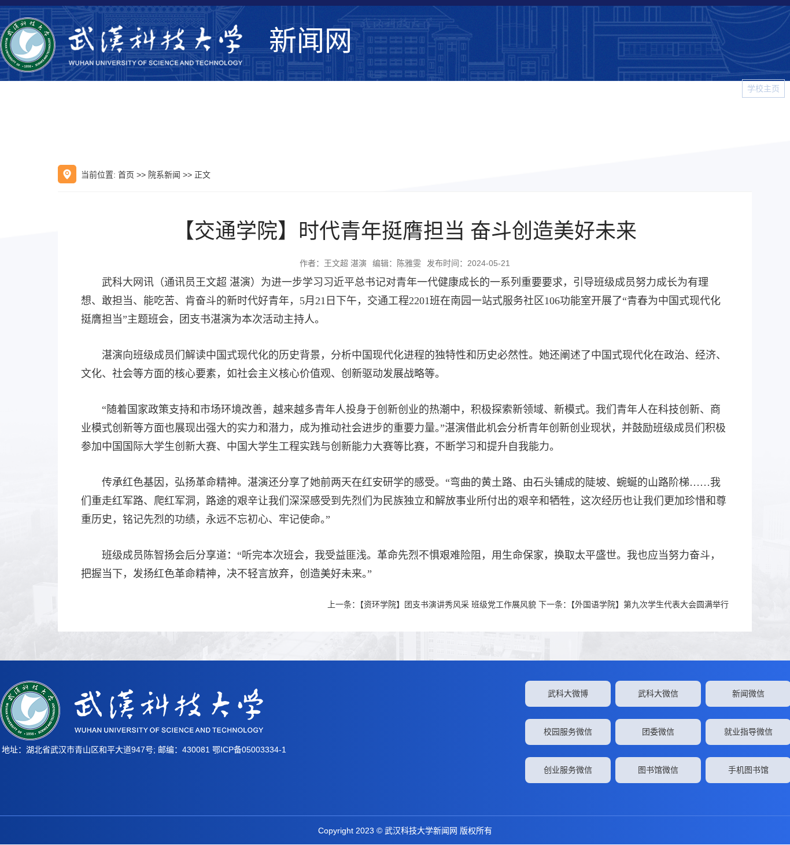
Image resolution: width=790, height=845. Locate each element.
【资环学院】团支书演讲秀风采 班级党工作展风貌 (448, 604)
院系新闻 (570, 123)
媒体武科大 (513, 123)
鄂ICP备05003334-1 (249, 749)
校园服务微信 (568, 731)
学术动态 (456, 123)
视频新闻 (674, 123)
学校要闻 (351, 123)
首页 (126, 174)
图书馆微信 (658, 769)
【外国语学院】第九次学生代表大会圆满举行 (650, 604)
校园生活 (622, 123)
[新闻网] (131, 44)
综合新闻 (403, 123)
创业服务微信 (568, 769)
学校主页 (763, 88)
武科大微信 (658, 693)
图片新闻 (726, 123)
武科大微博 (568, 693)
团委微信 (658, 731)
